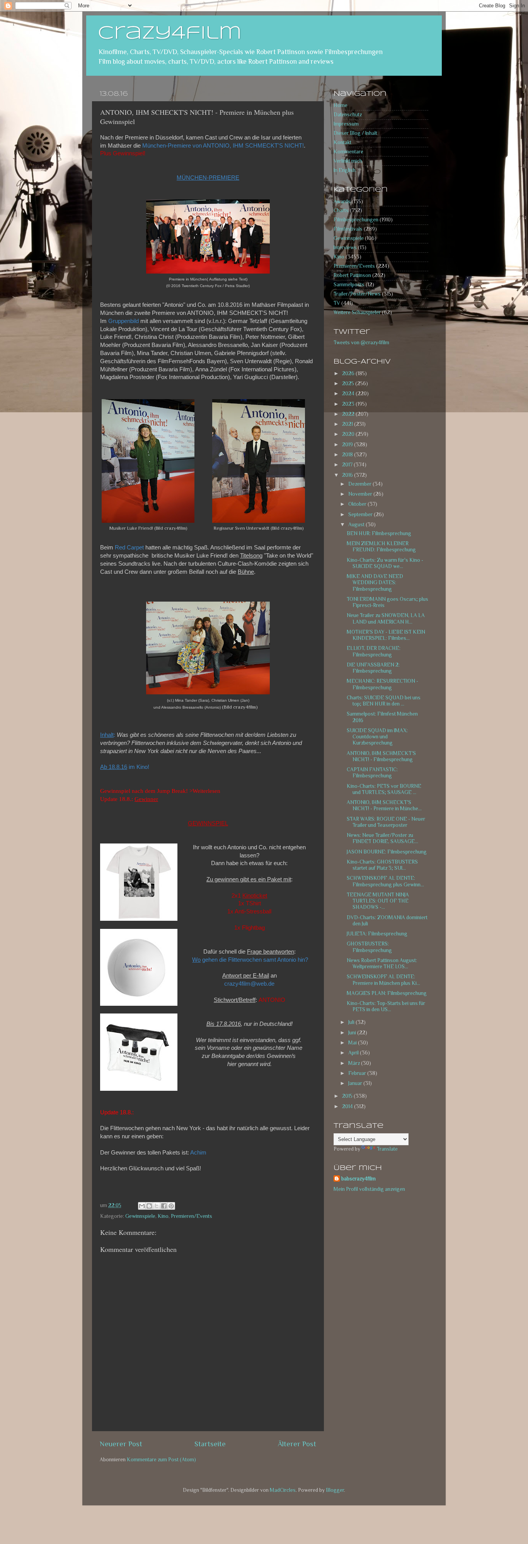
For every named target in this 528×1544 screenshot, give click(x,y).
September (361, 514)
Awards (342, 201)
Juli (352, 1022)
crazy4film (170, 34)
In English (345, 170)
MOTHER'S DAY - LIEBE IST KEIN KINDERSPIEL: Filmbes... (386, 635)
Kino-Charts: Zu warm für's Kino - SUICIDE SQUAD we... (385, 563)
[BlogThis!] (149, 1206)
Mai (353, 1043)
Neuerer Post (121, 1444)
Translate (387, 1149)
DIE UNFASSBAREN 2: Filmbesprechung (373, 668)
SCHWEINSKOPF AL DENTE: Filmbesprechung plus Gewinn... (385, 881)
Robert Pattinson (352, 275)
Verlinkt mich (348, 161)
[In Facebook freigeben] (164, 1206)
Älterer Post (297, 1444)
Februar (357, 1073)
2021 (348, 424)
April (354, 1053)
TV (337, 303)
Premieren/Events (191, 1216)
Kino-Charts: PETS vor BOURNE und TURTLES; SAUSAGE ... (384, 789)
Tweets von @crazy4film (361, 342)
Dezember (360, 484)
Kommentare (348, 152)
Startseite (210, 1444)
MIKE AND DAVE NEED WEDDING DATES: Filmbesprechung (375, 582)
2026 (349, 373)
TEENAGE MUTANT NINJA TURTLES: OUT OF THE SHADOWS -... (378, 901)
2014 (348, 1106)
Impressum (346, 124)
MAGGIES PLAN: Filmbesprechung (387, 993)
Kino (163, 1216)
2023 (349, 404)
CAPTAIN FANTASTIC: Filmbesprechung (372, 773)
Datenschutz (348, 114)
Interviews (345, 247)
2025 (348, 383)
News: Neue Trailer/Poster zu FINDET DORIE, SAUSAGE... (382, 838)
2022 (349, 414)
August (357, 524)
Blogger (335, 1490)
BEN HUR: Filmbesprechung (379, 533)
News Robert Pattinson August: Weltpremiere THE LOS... (382, 963)
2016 (348, 475)
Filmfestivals (348, 229)
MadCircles (283, 1490)
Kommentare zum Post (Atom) (161, 1459)
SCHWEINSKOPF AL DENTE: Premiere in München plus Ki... (383, 980)
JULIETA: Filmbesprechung (377, 934)
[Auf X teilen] (156, 1206)
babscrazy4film (358, 1179)
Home (340, 105)
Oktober (358, 504)
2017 (348, 465)
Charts (341, 210)
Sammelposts (349, 284)
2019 (348, 444)
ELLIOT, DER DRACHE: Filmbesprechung (373, 651)
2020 (349, 434)
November (360, 494)
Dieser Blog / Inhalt (355, 133)
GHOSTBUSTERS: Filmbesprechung (369, 947)
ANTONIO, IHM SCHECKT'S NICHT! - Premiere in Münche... (384, 805)
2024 (349, 393)
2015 (348, 1096)
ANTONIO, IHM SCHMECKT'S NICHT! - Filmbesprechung (381, 756)
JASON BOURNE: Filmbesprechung (387, 852)
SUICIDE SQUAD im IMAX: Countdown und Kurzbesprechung (377, 737)
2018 (348, 454)
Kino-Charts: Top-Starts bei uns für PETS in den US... (386, 1006)
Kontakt (342, 142)
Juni (352, 1033)
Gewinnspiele (140, 1216)
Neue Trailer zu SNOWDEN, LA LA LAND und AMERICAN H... (386, 618)
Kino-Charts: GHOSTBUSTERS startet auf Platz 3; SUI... (382, 865)
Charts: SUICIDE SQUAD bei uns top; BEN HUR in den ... (384, 701)
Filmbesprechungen (356, 220)
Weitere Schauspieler (357, 312)
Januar (355, 1083)
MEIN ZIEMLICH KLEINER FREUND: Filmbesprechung (381, 547)
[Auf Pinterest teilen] (171, 1206)
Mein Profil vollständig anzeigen (369, 1189)
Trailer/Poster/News (357, 294)
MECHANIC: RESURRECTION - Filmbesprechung (382, 684)
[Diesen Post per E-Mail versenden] (142, 1206)
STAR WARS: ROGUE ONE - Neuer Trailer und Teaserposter (386, 822)
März (354, 1063)
